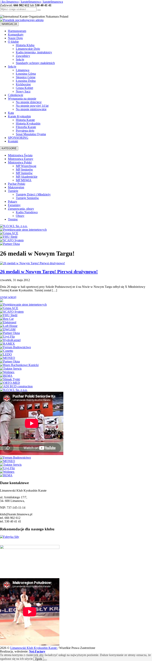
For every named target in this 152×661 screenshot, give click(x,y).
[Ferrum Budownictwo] (15, 347)
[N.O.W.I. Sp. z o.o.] (14, 226)
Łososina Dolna (26, 80)
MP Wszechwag (26, 166)
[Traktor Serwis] (11, 368)
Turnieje (13, 191)
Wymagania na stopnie (22, 98)
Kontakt (13, 141)
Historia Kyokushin (28, 123)
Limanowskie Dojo (28, 48)
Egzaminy (14, 205)
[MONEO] (7, 358)
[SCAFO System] (12, 240)
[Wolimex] (7, 372)
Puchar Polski (16, 183)
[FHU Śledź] (8, 236)
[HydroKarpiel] (10, 340)
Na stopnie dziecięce (29, 102)
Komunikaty (16, 34)
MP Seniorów (24, 169)
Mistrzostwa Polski (20, 162)
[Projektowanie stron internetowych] (23, 229)
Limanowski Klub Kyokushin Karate (34, 648)
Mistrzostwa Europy (20, 159)
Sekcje (20, 59)
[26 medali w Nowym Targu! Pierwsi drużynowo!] (32, 263)
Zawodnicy (23, 56)
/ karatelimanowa (30, 1)
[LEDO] (6, 354)
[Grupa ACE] (9, 233)
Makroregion (16, 187)
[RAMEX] (7, 343)
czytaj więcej (8, 297)
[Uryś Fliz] (7, 336)
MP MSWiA (23, 180)
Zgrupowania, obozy (21, 208)
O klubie (13, 41)
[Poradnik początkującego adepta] (22, 20)
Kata (11, 112)
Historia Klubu (25, 45)
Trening (13, 219)
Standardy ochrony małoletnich (35, 63)
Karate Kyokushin (19, 116)
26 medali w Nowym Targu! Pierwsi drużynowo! (49, 271)
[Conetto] (6, 350)
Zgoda (38, 658)
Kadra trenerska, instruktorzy (34, 52)
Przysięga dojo (25, 130)
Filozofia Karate (26, 127)
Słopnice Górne (25, 77)
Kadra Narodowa (27, 212)
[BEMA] (6, 375)
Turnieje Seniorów (27, 198)
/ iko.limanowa (9, 1)
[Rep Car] (7, 318)
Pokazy (12, 201)
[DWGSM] (7, 329)
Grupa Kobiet (24, 88)
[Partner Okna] (10, 244)
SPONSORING (18, 137)
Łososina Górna (26, 73)
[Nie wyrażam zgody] (45, 659)
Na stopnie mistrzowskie (31, 109)
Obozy (20, 215)
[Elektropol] (8, 322)
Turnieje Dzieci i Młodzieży (33, 194)
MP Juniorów (24, 173)
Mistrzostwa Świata (20, 155)
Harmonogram (17, 31)
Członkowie (15, 95)
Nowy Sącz (23, 91)
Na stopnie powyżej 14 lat (32, 105)
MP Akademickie (26, 176)
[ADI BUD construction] (16, 386)
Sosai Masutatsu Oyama (31, 134)
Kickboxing (23, 84)
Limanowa (22, 70)
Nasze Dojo (15, 38)
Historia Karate (25, 120)
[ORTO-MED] (10, 382)
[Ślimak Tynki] (10, 379)
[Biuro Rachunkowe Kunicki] (19, 365)
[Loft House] (8, 326)
